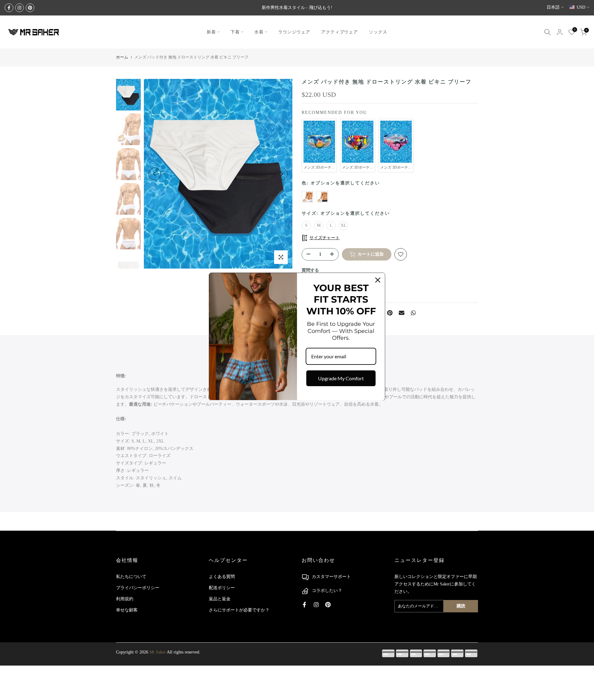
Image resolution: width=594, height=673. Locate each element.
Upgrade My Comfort (341, 378)
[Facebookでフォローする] (9, 7)
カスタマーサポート (331, 576)
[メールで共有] (401, 313)
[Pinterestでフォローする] (30, 7)
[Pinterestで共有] (390, 313)
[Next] (281, 174)
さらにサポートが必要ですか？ (239, 610)
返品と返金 (219, 599)
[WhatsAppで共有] (413, 313)
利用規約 (124, 599)
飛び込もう (320, 7)
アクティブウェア (339, 32)
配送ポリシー (222, 587)
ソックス (378, 32)
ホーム (122, 57)
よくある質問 (222, 576)
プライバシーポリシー (137, 587)
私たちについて (131, 576)
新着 (211, 32)
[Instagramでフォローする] (19, 7)
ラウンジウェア (294, 32)
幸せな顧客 (127, 610)
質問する (310, 270)
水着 (259, 32)
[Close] (377, 280)
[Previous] (154, 174)
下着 (235, 32)
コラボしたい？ (327, 590)
